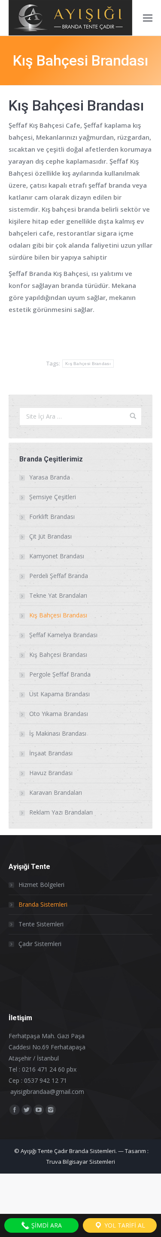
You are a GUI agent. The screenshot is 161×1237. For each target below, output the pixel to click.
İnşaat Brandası (51, 753)
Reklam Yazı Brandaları (61, 812)
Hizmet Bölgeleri (41, 885)
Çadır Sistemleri (39, 944)
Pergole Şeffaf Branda (60, 674)
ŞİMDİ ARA (46, 1225)
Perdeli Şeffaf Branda (58, 576)
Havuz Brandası (51, 773)
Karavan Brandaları (55, 792)
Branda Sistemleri (42, 904)
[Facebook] (14, 1110)
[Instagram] (51, 1110)
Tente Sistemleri (41, 924)
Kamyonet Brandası (56, 556)
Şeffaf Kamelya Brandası (63, 635)
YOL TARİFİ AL (124, 1225)
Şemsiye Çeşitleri (52, 497)
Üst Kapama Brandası (59, 694)
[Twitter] (26, 1110)
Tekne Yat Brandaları (58, 595)
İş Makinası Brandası (57, 733)
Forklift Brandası (52, 516)
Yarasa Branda (49, 477)
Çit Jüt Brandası (50, 536)
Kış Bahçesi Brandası (88, 363)
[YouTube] (38, 1110)
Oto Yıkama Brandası (58, 714)
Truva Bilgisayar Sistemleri (80, 1161)
